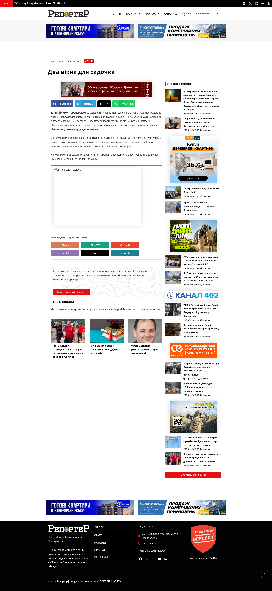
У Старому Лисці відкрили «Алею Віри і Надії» (201, 190)
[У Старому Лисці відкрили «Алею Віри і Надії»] (173, 192)
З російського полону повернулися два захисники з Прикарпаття (199, 206)
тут (159, 309)
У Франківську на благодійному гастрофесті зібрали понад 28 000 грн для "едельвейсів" (201, 260)
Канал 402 (170, 13)
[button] (62, 103)
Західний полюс (200, 13)
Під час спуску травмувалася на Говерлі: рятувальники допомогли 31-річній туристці (200, 458)
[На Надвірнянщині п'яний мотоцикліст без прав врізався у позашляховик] (173, 329)
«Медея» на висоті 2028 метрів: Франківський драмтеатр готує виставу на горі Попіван (200, 441)
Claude (65, 245)
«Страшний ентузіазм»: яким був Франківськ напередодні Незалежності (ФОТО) (201, 367)
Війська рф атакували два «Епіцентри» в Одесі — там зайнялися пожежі (197, 387)
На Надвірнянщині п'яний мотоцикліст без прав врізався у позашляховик (201, 329)
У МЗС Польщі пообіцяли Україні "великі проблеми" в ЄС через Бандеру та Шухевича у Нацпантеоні (201, 310)
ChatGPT (95, 245)
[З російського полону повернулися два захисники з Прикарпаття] (173, 207)
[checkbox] (265, 574)
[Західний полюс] (184, 14)
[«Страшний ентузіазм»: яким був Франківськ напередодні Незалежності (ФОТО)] (173, 368)
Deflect (214, 558)
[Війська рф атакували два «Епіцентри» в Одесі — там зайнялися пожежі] (173, 388)
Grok (95, 253)
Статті (117, 13)
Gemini (65, 253)
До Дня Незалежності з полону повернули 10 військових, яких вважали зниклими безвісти (200, 277)
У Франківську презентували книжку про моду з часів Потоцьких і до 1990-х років (199, 122)
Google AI (125, 245)
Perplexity (125, 253)
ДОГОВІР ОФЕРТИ (111, 581)
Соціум (89, 61)
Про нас (150, 13)
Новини (130, 13)
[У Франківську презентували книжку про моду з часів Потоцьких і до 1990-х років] (173, 123)
